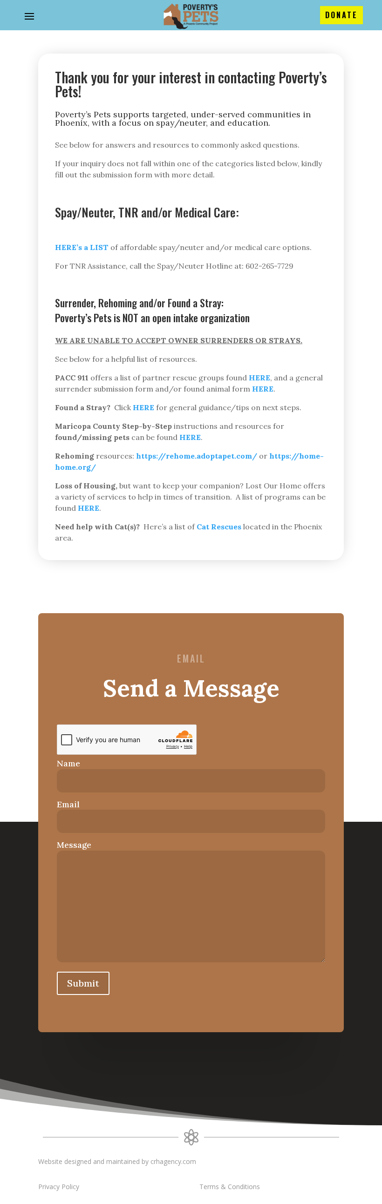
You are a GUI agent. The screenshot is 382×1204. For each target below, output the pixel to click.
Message (74, 844)
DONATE (341, 14)
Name (68, 763)
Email (68, 804)
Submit (83, 983)
